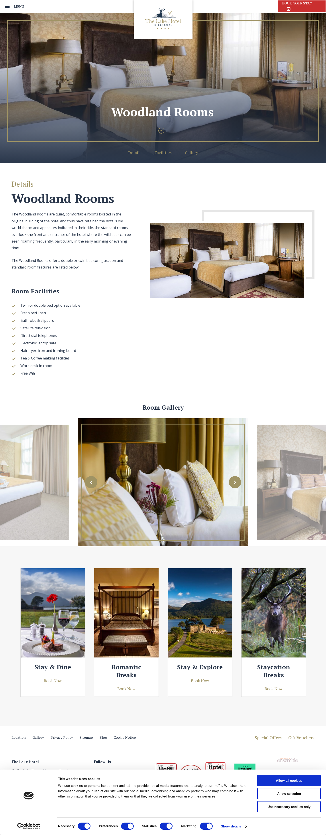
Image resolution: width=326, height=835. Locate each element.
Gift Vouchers (301, 737)
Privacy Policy (62, 737)
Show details (231, 826)
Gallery (191, 152)
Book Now (53, 680)
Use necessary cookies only (288, 807)
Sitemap (86, 737)
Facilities (163, 152)
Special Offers (268, 737)
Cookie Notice (125, 737)
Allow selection (289, 794)
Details (134, 152)
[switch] (127, 826)
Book (297, 3)
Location (19, 737)
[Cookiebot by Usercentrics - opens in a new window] (28, 826)
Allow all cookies (289, 780)
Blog (103, 737)
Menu (19, 6)
